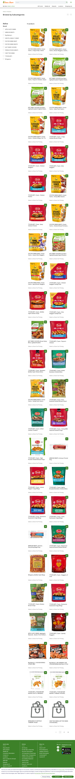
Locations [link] (5, 757)
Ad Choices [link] (24, 748)
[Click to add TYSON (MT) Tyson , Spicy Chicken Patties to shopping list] (45, 205)
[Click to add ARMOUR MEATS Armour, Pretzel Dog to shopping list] (66, 438)
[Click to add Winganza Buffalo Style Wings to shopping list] (45, 555)
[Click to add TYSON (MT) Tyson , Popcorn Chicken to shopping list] (66, 322)
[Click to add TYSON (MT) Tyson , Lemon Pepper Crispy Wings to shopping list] (45, 468)
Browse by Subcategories (13, 15)
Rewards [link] (5, 762)
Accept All (57, 776)
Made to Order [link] (6, 766)
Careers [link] (41, 757)
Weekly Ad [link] (5, 751)
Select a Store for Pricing (35, 54)
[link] (8, 2)
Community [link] (42, 755)
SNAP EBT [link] (5, 760)
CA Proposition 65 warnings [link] (29, 753)
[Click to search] (67, 2)
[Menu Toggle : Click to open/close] (71, 2)
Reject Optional (68, 776)
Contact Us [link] (5, 755)
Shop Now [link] (5, 748)
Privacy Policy (62, 769)
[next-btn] (68, 732)
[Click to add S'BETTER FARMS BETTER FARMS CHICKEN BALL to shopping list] (66, 701)
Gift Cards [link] (5, 749)
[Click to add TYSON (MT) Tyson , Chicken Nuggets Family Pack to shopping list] (66, 263)
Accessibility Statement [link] (27, 758)
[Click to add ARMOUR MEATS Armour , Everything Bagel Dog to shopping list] (45, 526)
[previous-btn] (56, 732)
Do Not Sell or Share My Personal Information (45, 773)
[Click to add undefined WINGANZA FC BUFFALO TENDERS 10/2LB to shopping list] (45, 701)
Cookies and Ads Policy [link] (27, 757)
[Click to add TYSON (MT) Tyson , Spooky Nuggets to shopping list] (66, 614)
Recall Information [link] (44, 753)
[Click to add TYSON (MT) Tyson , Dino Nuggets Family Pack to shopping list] (66, 292)
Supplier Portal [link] (43, 751)
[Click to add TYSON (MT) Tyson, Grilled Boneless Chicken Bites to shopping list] (66, 351)
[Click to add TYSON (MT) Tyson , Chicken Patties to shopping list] (45, 175)
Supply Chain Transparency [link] (29, 755)
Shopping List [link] (6, 764)
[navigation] (37, 11)
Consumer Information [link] (9, 753)
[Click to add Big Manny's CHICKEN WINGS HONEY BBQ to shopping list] (45, 643)
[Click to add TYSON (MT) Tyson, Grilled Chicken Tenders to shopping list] (45, 409)
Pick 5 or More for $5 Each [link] (9, 758)
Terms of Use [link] (25, 762)
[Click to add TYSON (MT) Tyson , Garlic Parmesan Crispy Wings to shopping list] (66, 497)
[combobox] (41, 2)
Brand (5, 26)
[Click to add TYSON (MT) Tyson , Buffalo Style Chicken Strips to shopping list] (45, 292)
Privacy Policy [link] (25, 760)
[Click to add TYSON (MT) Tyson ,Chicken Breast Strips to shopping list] (45, 584)
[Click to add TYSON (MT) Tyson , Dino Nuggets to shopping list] (66, 146)
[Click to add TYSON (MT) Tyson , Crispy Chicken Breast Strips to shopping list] (66, 117)
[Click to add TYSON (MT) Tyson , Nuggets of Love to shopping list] (66, 555)
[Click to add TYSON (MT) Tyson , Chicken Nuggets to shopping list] (45, 146)
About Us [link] (41, 748)
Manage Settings (46, 776)
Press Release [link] (42, 749)
